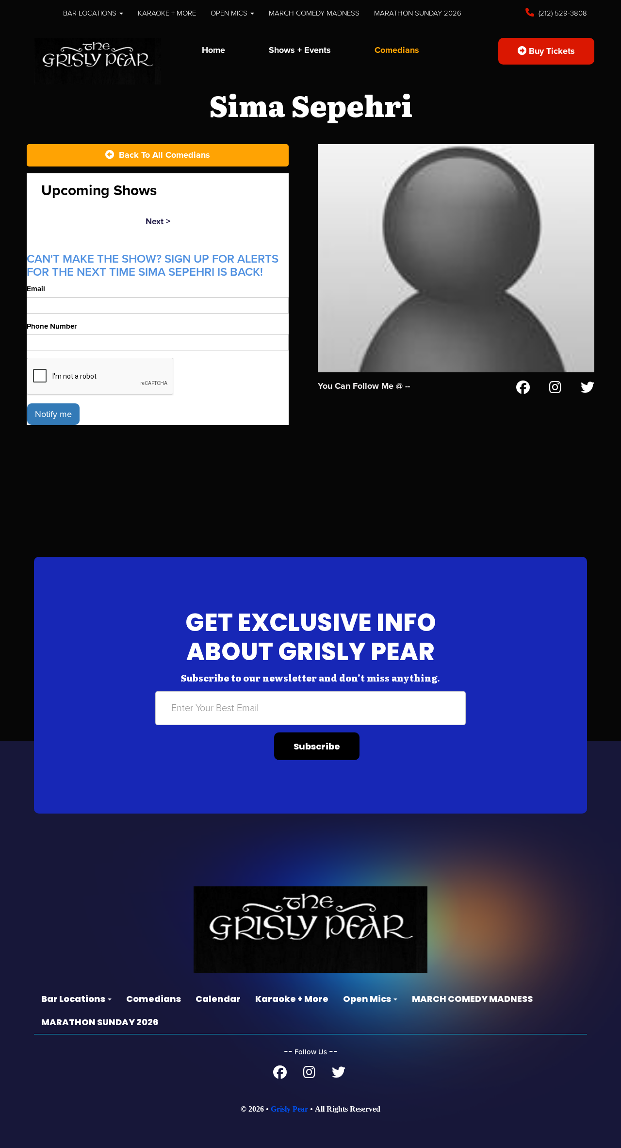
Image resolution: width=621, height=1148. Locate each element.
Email (36, 288)
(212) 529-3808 (562, 13)
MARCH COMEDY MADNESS (314, 13)
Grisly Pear (289, 1109)
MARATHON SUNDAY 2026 (417, 13)
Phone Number (52, 326)
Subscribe (317, 746)
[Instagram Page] (555, 389)
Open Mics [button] (230, 13)
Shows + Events (300, 50)
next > (158, 221)
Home (213, 50)
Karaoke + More (167, 13)
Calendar (218, 999)
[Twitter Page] (587, 389)
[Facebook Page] (523, 389)
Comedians (397, 50)
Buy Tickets (550, 51)
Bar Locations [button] (90, 13)
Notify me (53, 414)
